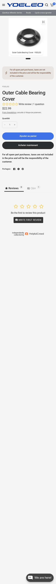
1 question (38, 104)
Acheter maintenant (28, 145)
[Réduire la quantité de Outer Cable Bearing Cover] (4, 125)
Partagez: (6, 169)
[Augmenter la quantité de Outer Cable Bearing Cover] (14, 125)
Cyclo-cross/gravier (43, 13)
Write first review (29, 220)
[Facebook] (14, 169)
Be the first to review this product (28, 212)
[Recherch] (46, 5)
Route (28, 13)
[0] (51, 5)
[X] (18, 169)
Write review (25, 104)
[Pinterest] (22, 169)
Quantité (6, 118)
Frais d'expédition (9, 113)
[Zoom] (43, 22)
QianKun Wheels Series (12, 13)
